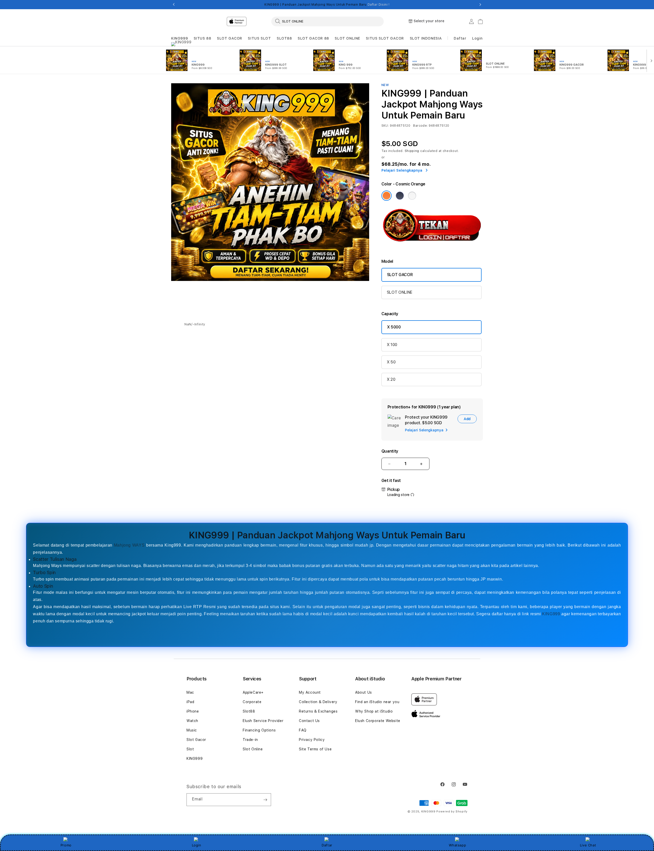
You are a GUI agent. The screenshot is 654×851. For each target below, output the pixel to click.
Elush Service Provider (263, 721)
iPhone (192, 711)
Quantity (389, 451)
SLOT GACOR (229, 38)
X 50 (391, 362)
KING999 (179, 38)
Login (196, 845)
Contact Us (309, 721)
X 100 (392, 344)
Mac (190, 692)
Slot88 (249, 711)
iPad (190, 702)
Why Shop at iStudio (374, 711)
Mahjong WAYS (129, 545)
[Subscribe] (265, 799)
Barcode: (420, 125)
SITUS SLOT (259, 38)
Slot (190, 749)
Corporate (252, 702)
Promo (66, 845)
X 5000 (394, 327)
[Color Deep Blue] (400, 196)
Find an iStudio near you (377, 702)
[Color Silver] (412, 196)
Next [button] (480, 4)
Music (191, 730)
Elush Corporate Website (377, 721)
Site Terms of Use (315, 749)
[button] (179, 38)
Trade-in (250, 740)
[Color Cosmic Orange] (386, 196)
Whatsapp (457, 845)
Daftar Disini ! (379, 4)
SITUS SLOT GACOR (385, 38)
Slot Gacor (196, 740)
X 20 (391, 379)
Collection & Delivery (318, 702)
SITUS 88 (202, 38)
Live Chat (588, 845)
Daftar (327, 845)
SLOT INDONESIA (426, 38)
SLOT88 (284, 38)
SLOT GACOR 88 (313, 38)
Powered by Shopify (452, 811)
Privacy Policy (312, 740)
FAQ (303, 730)
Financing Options (259, 730)
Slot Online (253, 749)
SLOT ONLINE (347, 38)
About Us (363, 692)
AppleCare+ (253, 692)
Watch (192, 721)
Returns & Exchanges (318, 711)
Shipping (412, 151)
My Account (310, 692)
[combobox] (327, 21)
